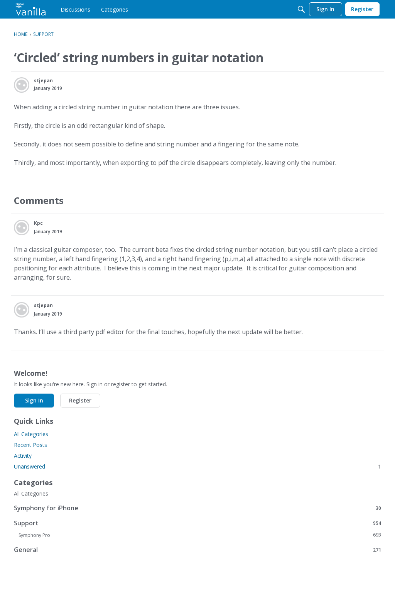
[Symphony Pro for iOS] (30, 9)
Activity (23, 455)
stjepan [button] (43, 80)
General (197, 549)
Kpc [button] (38, 223)
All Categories (31, 434)
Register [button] (80, 400)
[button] (21, 85)
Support (197, 523)
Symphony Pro (200, 534)
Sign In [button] (34, 400)
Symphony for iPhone (197, 508)
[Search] (301, 9)
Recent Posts (30, 444)
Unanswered (197, 466)
